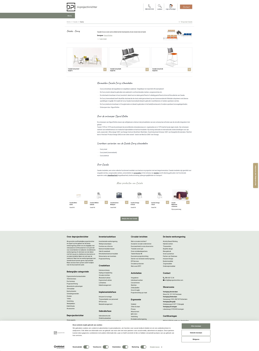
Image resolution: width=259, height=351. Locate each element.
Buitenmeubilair (168, 261)
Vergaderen (135, 278)
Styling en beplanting (105, 273)
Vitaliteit (133, 304)
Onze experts (71, 320)
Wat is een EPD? (136, 266)
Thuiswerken (167, 246)
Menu (70, 16)
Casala (75, 22)
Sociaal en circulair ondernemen (141, 244)
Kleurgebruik (167, 251)
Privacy (133, 309)
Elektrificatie (71, 306)
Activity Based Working (170, 241)
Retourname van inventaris (107, 256)
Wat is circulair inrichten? (139, 241)
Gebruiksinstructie (104, 316)
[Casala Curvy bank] (129, 59)
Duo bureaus (71, 281)
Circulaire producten (137, 263)
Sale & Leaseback (104, 251)
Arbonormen (135, 311)
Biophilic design (168, 249)
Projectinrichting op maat (139, 292)
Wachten (134, 285)
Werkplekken (71, 303)
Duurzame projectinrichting (139, 256)
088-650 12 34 (169, 278)
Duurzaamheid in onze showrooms (142, 246)
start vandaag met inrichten (255, 175)
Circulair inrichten (104, 275)
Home (69, 22)
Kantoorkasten (71, 291)
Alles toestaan (196, 326)
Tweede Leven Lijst (137, 249)
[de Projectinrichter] (82, 7)
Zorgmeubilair (167, 263)
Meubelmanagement (105, 304)
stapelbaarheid (112, 175)
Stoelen (69, 296)
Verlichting (70, 301)
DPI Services (103, 301)
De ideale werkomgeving (139, 319)
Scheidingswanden (73, 293)
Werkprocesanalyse (105, 244)
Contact (186, 6)
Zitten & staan (135, 306)
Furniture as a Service (106, 246)
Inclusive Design (168, 259)
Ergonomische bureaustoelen (76, 276)
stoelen (156, 173)
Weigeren (196, 339)
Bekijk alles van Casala (129, 218)
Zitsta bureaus (71, 279)
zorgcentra (137, 173)
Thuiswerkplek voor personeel (108, 299)
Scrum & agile (135, 290)
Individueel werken (137, 280)
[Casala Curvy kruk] (171, 59)
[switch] (106, 347)
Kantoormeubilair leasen (106, 249)
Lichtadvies (102, 283)
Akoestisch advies (104, 278)
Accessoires (71, 308)
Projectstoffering (72, 284)
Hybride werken (168, 244)
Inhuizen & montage (105, 296)
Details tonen (154, 347)
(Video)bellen (135, 287)
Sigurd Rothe (108, 35)
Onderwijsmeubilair (169, 266)
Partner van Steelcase (170, 256)
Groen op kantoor (168, 254)
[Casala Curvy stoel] (87, 59)
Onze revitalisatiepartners (139, 251)
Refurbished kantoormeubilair (108, 254)
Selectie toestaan (196, 333)
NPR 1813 (134, 314)
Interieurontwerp (104, 270)
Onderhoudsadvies (105, 318)
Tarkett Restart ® (136, 254)
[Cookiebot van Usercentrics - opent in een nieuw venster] (59, 347)
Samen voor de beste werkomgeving (142, 259)
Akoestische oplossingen (75, 286)
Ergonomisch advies (105, 280)
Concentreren (135, 283)
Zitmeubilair (70, 288)
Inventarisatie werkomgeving (108, 241)
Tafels (69, 298)
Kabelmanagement (105, 285)
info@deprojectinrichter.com (174, 280)
